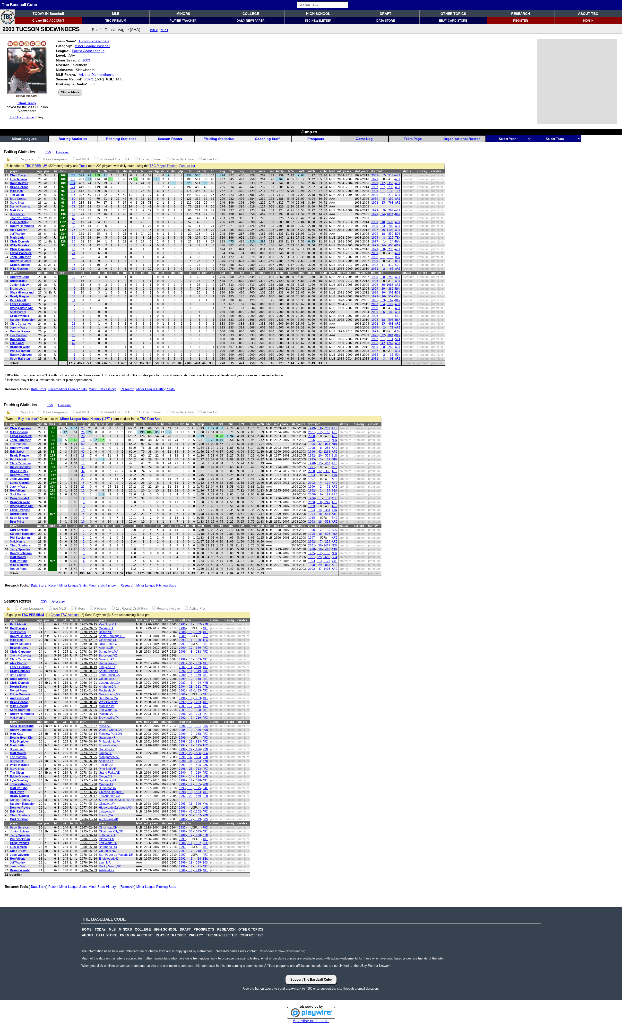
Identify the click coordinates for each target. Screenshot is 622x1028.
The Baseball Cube (19, 5)
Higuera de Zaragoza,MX (115, 807)
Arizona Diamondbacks (96, 75)
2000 (374, 195)
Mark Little (17, 237)
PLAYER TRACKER (183, 20)
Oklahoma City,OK (111, 831)
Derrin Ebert (18, 514)
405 (390, 245)
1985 (374, 300)
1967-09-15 (88, 624)
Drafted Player (150, 159)
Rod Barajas (18, 281)
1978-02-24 (88, 866)
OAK (397, 245)
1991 (311, 467)
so (150, 171)
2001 (374, 175)
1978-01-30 (88, 784)
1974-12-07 (88, 640)
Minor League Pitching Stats (156, 585)
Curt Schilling (19, 530)
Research (127, 389)
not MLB (82, 159)
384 (326, 510)
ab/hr (323, 171)
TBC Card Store (21, 117)
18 (382, 222)
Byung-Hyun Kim (22, 308)
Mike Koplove (19, 565)
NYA (397, 319)
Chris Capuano (20, 249)
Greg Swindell (19, 316)
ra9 (252, 424)
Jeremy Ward (18, 327)
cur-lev (436, 171)
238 (390, 249)
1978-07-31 (88, 675)
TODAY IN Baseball (48, 14)
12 (382, 183)
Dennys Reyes (20, 331)
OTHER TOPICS (453, 14)
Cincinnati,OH (108, 640)
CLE (397, 316)
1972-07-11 (88, 745)
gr (107, 424)
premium (408, 175)
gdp (180, 171)
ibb (173, 171)
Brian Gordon (19, 187)
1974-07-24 (88, 655)
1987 (374, 241)
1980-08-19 (88, 667)
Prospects (315, 139)
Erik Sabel (17, 343)
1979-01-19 (88, 737)
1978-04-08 (88, 749)
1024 (390, 214)
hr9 (220, 424)
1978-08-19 (88, 651)
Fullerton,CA (107, 835)
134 (72, 183)
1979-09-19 (88, 698)
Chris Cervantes (20, 323)
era (75, 424)
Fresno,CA (106, 815)
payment (294, 988)
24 (390, 241)
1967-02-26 (88, 827)
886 (390, 288)
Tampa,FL (105, 753)
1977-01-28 (88, 780)
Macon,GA (106, 714)
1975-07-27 (88, 726)
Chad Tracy (26, 103)
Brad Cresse (18, 198)
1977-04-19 (88, 807)
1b (212, 171)
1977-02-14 (88, 768)
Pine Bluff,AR (107, 768)
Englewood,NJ (108, 858)
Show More (70, 92)
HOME (87, 929)
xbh (204, 171)
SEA (397, 339)
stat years (361, 171)
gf (114, 424)
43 (73, 218)
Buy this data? (28, 419)
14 (382, 245)
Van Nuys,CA (107, 624)
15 (382, 323)
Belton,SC (105, 632)
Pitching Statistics (121, 139)
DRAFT (385, 14)
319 (390, 265)
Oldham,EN (106, 839)
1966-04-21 (88, 682)
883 (326, 565)
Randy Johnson (21, 354)
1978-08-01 (88, 772)
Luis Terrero (18, 179)
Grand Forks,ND (109, 772)
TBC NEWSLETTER (318, 20)
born (83, 620)
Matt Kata (16, 210)
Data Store (38, 389)
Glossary (62, 152)
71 (390, 327)
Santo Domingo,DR (112, 636)
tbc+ (63, 171)
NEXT (164, 30)
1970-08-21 (88, 671)
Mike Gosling (19, 268)
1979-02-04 (88, 659)
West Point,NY (108, 702)
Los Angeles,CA (109, 682)
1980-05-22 (88, 851)
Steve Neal (17, 202)
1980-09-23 (88, 706)
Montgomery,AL (109, 757)
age (39, 171)
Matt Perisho (18, 561)
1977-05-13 (88, 714)
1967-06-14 (88, 835)
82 (73, 198)
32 (382, 335)
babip (280, 171)
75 (326, 561)
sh (162, 171)
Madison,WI (106, 706)
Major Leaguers (55, 159)
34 (382, 214)
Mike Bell (16, 191)
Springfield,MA (108, 651)
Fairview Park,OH (110, 733)
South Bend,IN (108, 671)
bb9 (230, 424)
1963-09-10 (88, 730)
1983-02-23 (88, 694)
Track (83, 166)
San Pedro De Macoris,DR (116, 800)
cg (95, 424)
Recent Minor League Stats (67, 389)
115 (72, 195)
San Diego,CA (108, 698)
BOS (397, 233)
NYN (397, 214)
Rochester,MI (107, 690)
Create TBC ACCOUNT (48, 20)
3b (110, 171)
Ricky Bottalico (20, 467)
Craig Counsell (20, 265)
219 (390, 195)
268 (390, 210)
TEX (397, 191)
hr (117, 171)
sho (101, 424)
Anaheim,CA (107, 686)
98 (390, 358)
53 (73, 214)
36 (382, 230)
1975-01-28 (88, 831)
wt (64, 620)
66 (390, 268)
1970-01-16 (88, 858)
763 (390, 202)
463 (390, 323)
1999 (374, 183)
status (406, 171)
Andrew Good (19, 277)
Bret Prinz (17, 521)
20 (382, 296)
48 (73, 210)
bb (142, 171)
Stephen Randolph (22, 319)
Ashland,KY (106, 870)
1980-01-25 (88, 839)
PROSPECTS (204, 929)
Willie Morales (19, 245)
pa (198, 171)
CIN (334, 549)
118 (72, 179)
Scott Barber (18, 312)
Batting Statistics (73, 139)
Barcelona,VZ (108, 655)
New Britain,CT (109, 644)
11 (73, 245)
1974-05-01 (88, 803)
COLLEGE (250, 14)
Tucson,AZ (106, 765)
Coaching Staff (267, 139)
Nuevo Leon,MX (109, 694)
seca (262, 171)
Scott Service (19, 517)
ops (252, 171)
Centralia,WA (107, 780)
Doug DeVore (19, 183)
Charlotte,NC (107, 851)
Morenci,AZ (106, 659)
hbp (156, 171)
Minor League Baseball (92, 46)
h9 (212, 424)
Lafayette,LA (107, 667)
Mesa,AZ (105, 726)
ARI (397, 175)
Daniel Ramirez (20, 206)
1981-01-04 (88, 690)
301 (390, 292)
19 (319, 549)
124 (72, 187)
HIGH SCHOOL (318, 14)
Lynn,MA (105, 862)
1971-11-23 (88, 776)
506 (390, 319)
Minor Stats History (102, 389)
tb (190, 171)
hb (193, 424)
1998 (374, 202)
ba (55, 171)
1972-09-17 (88, 796)
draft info (377, 171)
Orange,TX (106, 784)
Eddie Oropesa (20, 510)
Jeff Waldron (18, 233)
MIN (397, 300)
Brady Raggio (19, 296)
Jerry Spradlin (20, 549)
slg (242, 171)
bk (188, 424)
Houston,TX (106, 749)
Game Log (364, 139)
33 (73, 226)
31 (73, 237)
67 (390, 300)
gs (90, 424)
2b (105, 171)
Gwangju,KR (107, 737)
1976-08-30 (88, 741)
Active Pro (210, 159)
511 (326, 514)
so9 (241, 424)
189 (390, 312)
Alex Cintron (18, 230)
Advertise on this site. (311, 1021)
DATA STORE (385, 20)
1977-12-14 (88, 679)
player (14, 171)
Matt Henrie (17, 541)
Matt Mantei (18, 557)
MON (397, 257)
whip (201, 424)
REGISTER (520, 20)
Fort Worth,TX (108, 710)
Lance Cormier (20, 304)
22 (83, 479)
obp (231, 171)
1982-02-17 (88, 647)
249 (390, 347)
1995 (374, 319)
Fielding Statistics (219, 139)
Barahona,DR (108, 847)
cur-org (422, 171)
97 (73, 202)
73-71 (89, 79)
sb (130, 171)
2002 (374, 304)
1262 (390, 343)
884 (390, 335)
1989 (374, 261)
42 (73, 343)
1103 (390, 230)
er (157, 424)
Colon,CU (105, 776)
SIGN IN (588, 20)
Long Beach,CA (109, 675)
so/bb (311, 171)
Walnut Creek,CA (110, 730)
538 (390, 222)
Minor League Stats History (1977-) (86, 419)
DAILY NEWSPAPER (251, 20)
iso (272, 171)
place (102, 620)
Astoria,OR (106, 647)
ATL (334, 514)
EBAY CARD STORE (453, 20)
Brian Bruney (19, 471)
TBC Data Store (151, 419)
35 (73, 222)
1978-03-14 (88, 733)
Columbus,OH (108, 679)
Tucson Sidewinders (93, 41)
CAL (334, 561)
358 (390, 183)
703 (390, 226)
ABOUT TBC (588, 14)
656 (326, 557)
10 (382, 292)
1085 (390, 284)
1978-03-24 (88, 854)
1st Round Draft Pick (114, 159)
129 (390, 304)
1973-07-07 (88, 753)
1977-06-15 (88, 792)
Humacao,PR (108, 663)
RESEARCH (520, 14)
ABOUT (87, 935)
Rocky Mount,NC (110, 866)
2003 (86, 60)
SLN (397, 296)
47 (319, 568)
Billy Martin (17, 214)
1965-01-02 (88, 843)
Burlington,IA (107, 788)
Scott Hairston (20, 358)
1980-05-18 (88, 847)
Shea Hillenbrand (22, 292)
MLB (116, 14)
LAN (397, 331)
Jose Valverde (20, 479)
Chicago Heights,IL (111, 792)
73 (73, 206)
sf (168, 171)
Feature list (187, 166)
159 (390, 198)
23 (382, 226)
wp (182, 424)
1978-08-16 (88, 702)
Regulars (26, 159)
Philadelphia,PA (109, 741)
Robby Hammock (22, 226)
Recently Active (182, 159)
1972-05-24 (88, 636)
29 (382, 288)
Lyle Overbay (19, 222)
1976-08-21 (88, 686)
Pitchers (100, 608)
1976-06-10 (88, 761)
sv (122, 424)
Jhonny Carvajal (21, 218)
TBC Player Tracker (163, 166)
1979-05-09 (88, 870)
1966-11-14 (88, 819)
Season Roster (170, 139)
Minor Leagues (24, 139)
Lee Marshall (18, 335)
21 (73, 253)
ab (82, 171)
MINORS (183, 14)
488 (326, 549)
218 (390, 175)
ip (134, 424)
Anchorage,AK (108, 819)
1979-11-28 (88, 717)
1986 (374, 316)
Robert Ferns (18, 568)
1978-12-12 (88, 632)
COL (397, 265)
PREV (154, 30)
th (45, 424)
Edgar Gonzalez (21, 253)
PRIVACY (196, 935)
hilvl (332, 171)
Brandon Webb (20, 347)
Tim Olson (17, 195)
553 (326, 521)
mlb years (344, 171)
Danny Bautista (20, 261)
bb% (291, 171)
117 (72, 191)
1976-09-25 (88, 757)
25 (382, 202)
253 (390, 277)
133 (72, 175)
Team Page (413, 139)
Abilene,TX (106, 761)
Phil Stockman (20, 351)
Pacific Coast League (88, 51)
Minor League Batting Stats (155, 389)
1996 (374, 257)
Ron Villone (18, 339)
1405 (326, 568)
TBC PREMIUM (115, 20)
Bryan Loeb (17, 288)
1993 (374, 191)
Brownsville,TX (109, 717)
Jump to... (311, 132)
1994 (374, 237)
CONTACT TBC (251, 935)
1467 (326, 545)
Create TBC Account (65, 615)
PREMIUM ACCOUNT (136, 935)
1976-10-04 (88, 862)
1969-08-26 (88, 644)
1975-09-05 (88, 628)
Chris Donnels (20, 241)
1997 (374, 179)
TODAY (100, 929)
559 (390, 233)
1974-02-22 (88, 800)
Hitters (80, 608)
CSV (48, 152)
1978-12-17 (88, 663)
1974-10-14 (88, 811)
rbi (125, 171)
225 (390, 237)
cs (135, 171)
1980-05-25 (88, 710)
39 (326, 530)
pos (46, 171)
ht (55, 620)
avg (222, 171)
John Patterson (20, 257)
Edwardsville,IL (109, 745)
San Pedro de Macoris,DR (116, 854)
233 (390, 187)
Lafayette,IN (107, 811)
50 (73, 335)
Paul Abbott (18, 300)
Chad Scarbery (20, 545)
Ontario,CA (106, 628)
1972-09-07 (88, 765)
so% (301, 171)
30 (390, 191)
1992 (374, 265)
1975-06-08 (88, 788)
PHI (334, 467)
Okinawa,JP (107, 803)
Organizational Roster (461, 139)
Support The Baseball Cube (311, 979)
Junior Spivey (19, 284)
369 (326, 471)
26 (73, 230)
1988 (311, 549)
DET (397, 261)
